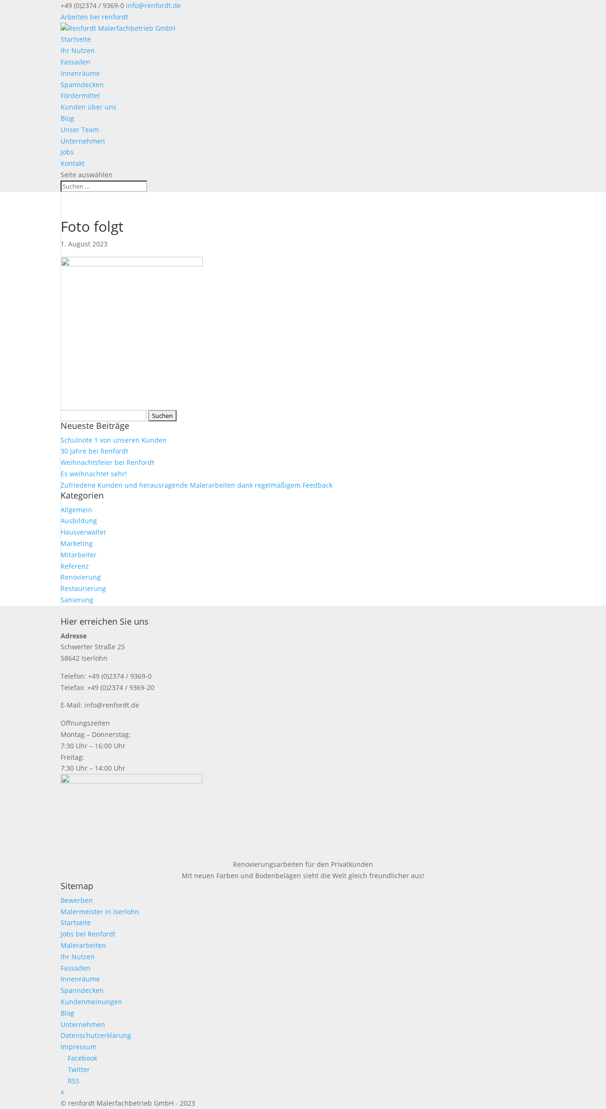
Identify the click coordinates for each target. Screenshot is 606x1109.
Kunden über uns (88, 106)
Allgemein (76, 509)
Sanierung (77, 599)
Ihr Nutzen (78, 50)
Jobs (67, 151)
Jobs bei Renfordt (88, 933)
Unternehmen (83, 140)
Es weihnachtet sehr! (94, 473)
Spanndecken (82, 84)
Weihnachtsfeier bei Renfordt (107, 462)
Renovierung (81, 577)
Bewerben (77, 900)
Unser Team (80, 129)
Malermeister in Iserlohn (100, 911)
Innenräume (80, 73)
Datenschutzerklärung (96, 1035)
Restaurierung (83, 588)
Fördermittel (80, 95)
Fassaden (75, 61)
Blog (67, 118)
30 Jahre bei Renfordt (94, 450)
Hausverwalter (84, 531)
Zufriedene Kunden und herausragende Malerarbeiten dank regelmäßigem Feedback (196, 485)
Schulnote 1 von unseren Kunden (114, 440)
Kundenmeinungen (91, 1001)
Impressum (79, 1046)
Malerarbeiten (83, 945)
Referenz (75, 566)
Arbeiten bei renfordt (94, 16)
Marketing (77, 543)
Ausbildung (79, 520)
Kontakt (73, 163)
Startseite (76, 39)
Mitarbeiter (79, 554)
